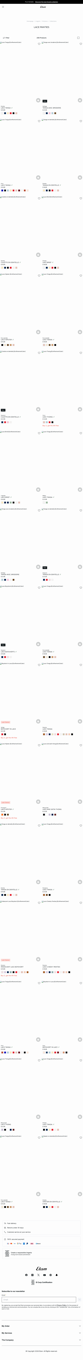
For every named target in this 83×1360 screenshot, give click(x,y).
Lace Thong (48, 417)
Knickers (45, 21)
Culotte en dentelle (10, 262)
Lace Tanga (6, 108)
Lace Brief (47, 262)
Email (4, 1295)
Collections (53, 21)
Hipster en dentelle (52, 1202)
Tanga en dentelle (51, 185)
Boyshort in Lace (8, 729)
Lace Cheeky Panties (51, 967)
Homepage (30, 21)
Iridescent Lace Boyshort (12, 967)
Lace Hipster (6, 340)
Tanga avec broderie (52, 108)
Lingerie (37, 21)
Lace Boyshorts (8, 652)
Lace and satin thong (52, 809)
